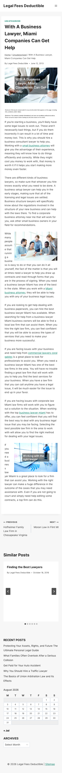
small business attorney (36, 145)
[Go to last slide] (8, 591)
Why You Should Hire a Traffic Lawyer (25, 671)
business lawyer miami (32, 412)
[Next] (54, 591)
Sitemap (50, 764)
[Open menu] (56, 5)
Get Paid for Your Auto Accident (22, 665)
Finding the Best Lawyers (24, 567)
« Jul (6, 730)
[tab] (25, 624)
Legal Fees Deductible (17, 63)
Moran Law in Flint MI (46, 525)
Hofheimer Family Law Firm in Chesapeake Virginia (15, 528)
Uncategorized (13, 21)
